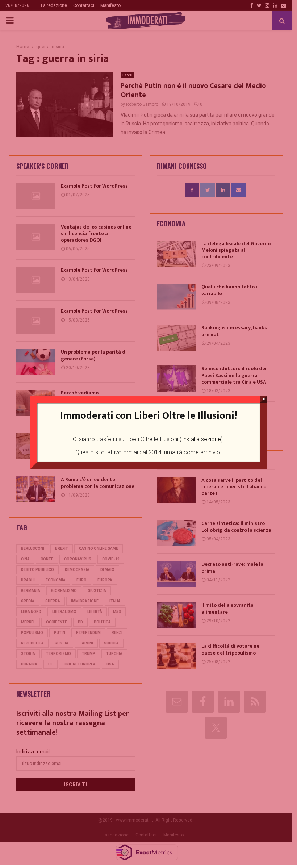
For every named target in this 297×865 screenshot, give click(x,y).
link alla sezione (201, 439)
